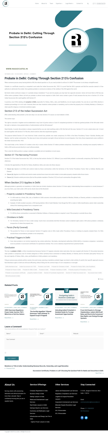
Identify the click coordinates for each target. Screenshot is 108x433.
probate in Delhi (16, 251)
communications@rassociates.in (90, 402)
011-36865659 (89, 408)
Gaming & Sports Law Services (39, 408)
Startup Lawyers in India (37, 396)
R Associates (19, 74)
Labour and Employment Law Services (66, 391)
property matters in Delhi (35, 273)
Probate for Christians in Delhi (60, 266)
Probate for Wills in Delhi (30, 270)
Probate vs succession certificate (15, 273)
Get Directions (85, 411)
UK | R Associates (60, 410)
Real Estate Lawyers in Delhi (38, 405)
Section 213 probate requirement (54, 273)
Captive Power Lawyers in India (40, 422)
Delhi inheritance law (11, 266)
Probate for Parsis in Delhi (13, 270)
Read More (8, 318)
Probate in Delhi (43, 270)
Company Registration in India (39, 391)
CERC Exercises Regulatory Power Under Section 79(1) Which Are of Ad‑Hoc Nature (14, 312)
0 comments (33, 74)
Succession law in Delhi (95, 273)
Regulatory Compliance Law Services (66, 393)
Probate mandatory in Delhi (58, 270)
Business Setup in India (37, 393)
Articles (26, 74)
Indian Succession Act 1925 (27, 266)
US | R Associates (60, 413)
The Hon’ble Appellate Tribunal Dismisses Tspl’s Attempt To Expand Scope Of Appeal (40, 313)
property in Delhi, (31, 102)
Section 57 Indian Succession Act (76, 273)
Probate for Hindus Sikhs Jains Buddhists (83, 266)
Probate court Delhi (44, 266)
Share (101, 279)
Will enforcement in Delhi (12, 276)
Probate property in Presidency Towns (80, 270)
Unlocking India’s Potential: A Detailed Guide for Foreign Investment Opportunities (65, 312)
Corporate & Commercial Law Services (66, 402)
